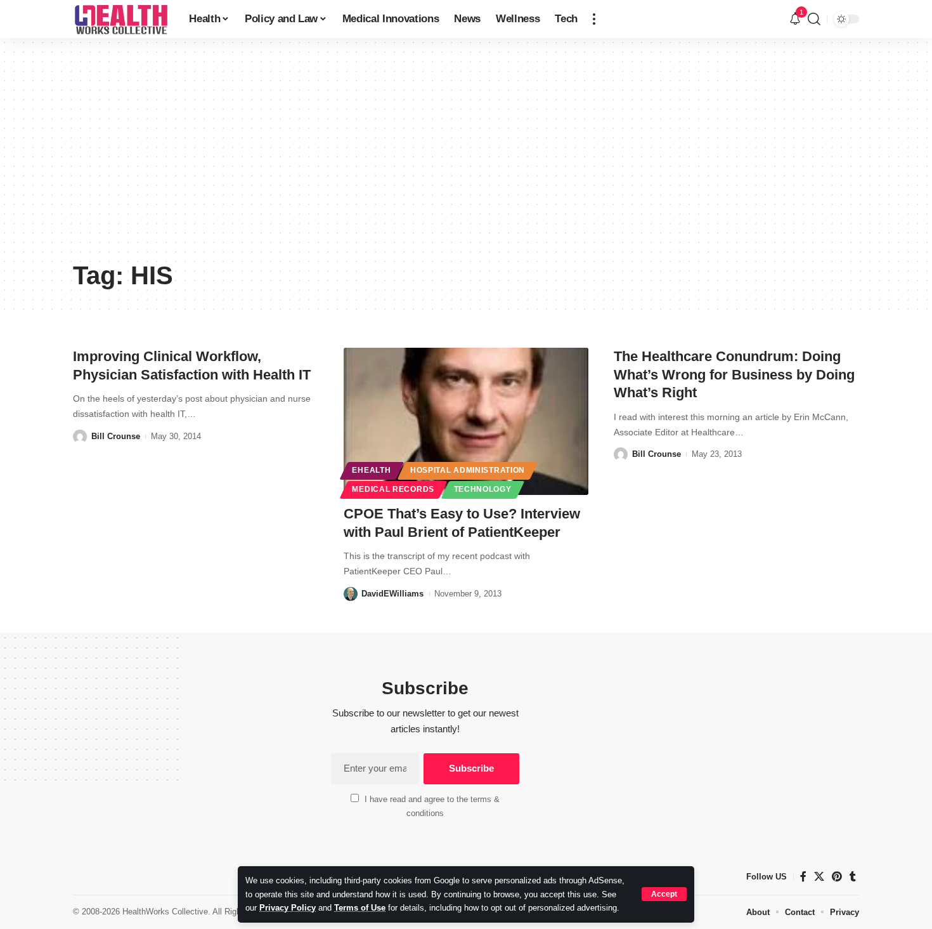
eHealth (371, 470)
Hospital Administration (467, 470)
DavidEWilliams (392, 593)
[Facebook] (803, 876)
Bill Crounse (115, 436)
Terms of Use (359, 908)
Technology (483, 489)
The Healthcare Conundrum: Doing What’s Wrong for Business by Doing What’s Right (734, 374)
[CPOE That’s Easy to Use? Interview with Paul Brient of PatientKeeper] (466, 421)
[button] (664, 894)
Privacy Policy (287, 908)
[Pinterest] (837, 876)
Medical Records (393, 489)
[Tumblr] (852, 876)
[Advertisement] (466, 158)
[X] (819, 876)
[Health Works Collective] (121, 19)
